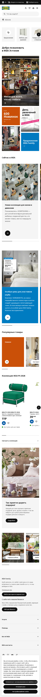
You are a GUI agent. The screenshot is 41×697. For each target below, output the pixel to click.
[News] (11, 116)
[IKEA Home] (6, 8)
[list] (20, 34)
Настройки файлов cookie (20, 691)
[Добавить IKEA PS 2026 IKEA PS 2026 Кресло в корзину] (4, 423)
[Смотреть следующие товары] (39, 34)
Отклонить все (20, 687)
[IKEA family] (30, 142)
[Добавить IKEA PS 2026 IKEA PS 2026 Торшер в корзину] (32, 421)
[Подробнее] (20, 473)
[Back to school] (11, 138)
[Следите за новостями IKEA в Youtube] (12, 655)
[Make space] (20, 81)
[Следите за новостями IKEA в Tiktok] (16, 655)
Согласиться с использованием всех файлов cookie (22, 682)
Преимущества (7, 590)
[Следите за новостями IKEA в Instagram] (8, 655)
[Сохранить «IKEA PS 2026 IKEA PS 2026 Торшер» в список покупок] (36, 421)
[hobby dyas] (30, 119)
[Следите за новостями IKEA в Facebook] (3, 655)
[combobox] (20, 14)
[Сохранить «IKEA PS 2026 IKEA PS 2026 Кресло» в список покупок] (8, 423)
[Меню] (37, 8)
